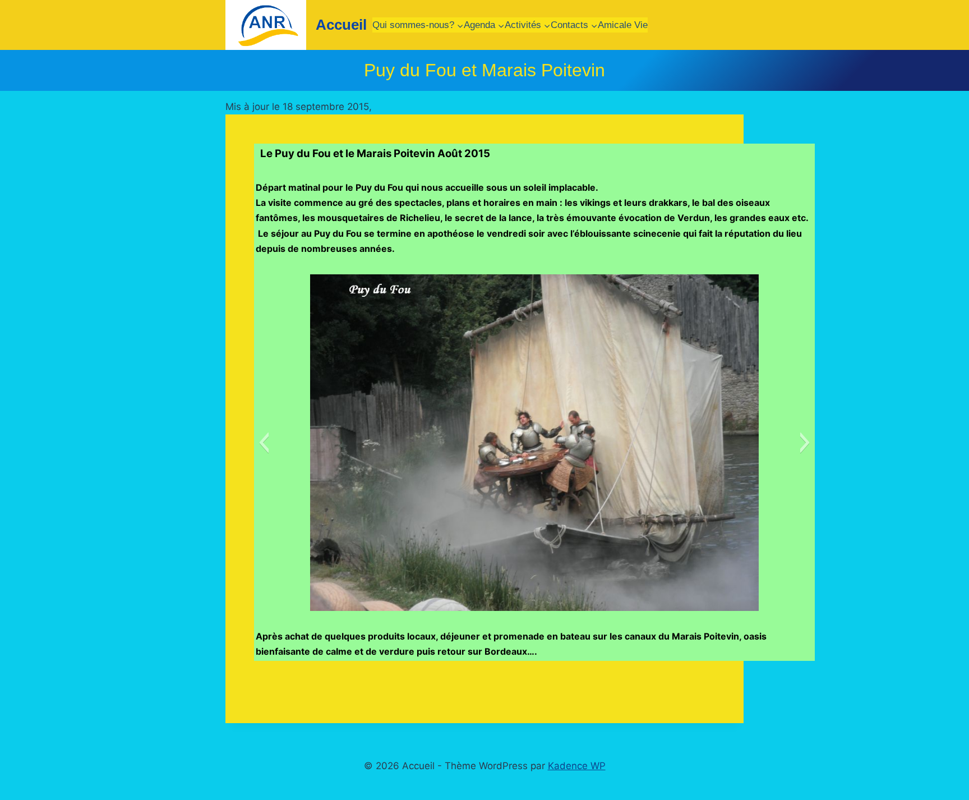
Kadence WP (577, 765)
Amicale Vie (623, 25)
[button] (264, 442)
